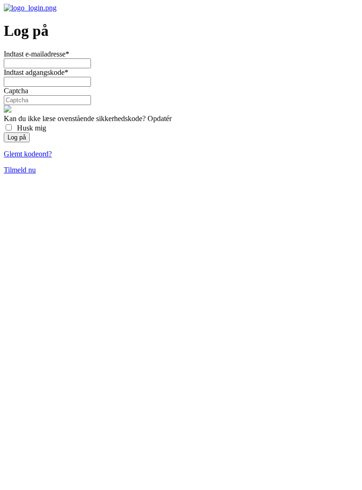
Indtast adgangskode (36, 72)
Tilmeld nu (20, 170)
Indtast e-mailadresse (36, 54)
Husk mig (29, 128)
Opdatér (160, 118)
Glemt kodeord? (28, 154)
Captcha (16, 91)
